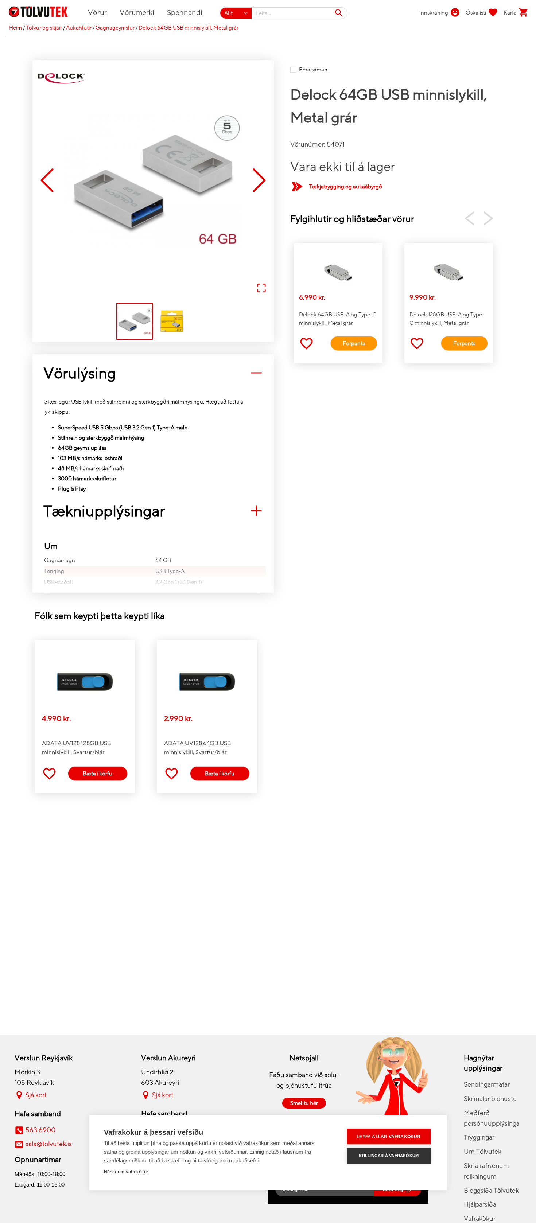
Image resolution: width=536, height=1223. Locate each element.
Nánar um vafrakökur (126, 1172)
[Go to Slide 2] (172, 321)
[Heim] (42, 13)
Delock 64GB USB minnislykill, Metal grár (188, 27)
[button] (153, 181)
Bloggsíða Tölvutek (491, 1190)
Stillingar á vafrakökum (389, 1155)
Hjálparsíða (480, 1204)
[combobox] (300, 13)
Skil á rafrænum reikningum (486, 1171)
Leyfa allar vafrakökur (388, 1136)
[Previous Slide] (47, 180)
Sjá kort (36, 1095)
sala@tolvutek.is (49, 1144)
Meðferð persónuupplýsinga (492, 1118)
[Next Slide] (259, 180)
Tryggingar (479, 1137)
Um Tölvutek (482, 1151)
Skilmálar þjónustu (490, 1098)
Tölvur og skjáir (44, 27)
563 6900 (40, 1130)
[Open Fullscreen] (261, 288)
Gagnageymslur (115, 27)
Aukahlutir (79, 27)
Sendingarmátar (487, 1084)
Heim (15, 27)
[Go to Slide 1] (134, 321)
